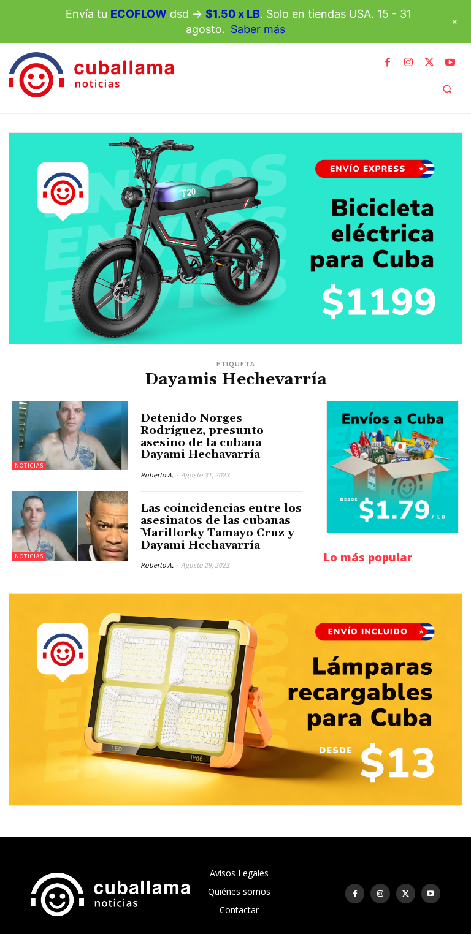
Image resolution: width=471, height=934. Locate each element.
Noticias (29, 465)
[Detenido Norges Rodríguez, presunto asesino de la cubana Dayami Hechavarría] (70, 435)
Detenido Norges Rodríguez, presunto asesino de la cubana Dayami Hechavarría (202, 436)
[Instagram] (408, 62)
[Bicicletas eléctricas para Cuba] (235, 238)
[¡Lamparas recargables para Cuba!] (235, 699)
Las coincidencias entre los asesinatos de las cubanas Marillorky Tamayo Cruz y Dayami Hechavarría (221, 526)
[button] (447, 89)
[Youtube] (450, 62)
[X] (429, 62)
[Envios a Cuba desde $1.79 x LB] (392, 467)
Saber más (258, 29)
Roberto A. (157, 474)
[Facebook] (387, 62)
